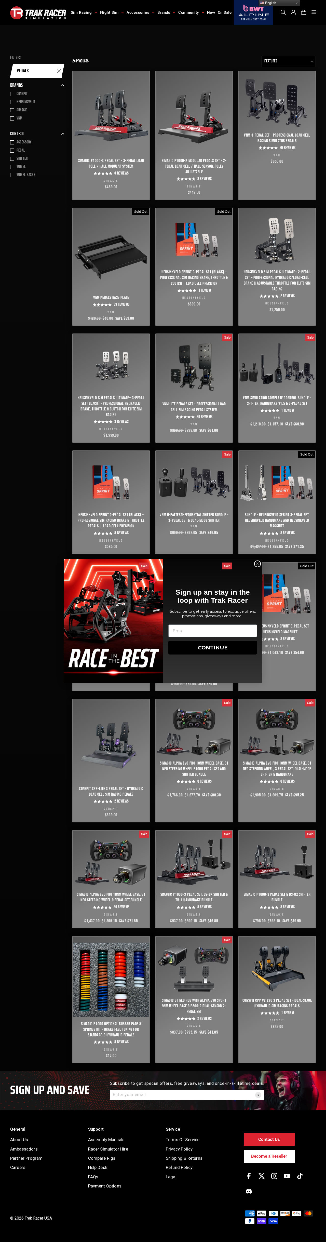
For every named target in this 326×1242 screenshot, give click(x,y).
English (270, 3)
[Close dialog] (257, 564)
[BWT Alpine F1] (253, 12)
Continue (213, 648)
